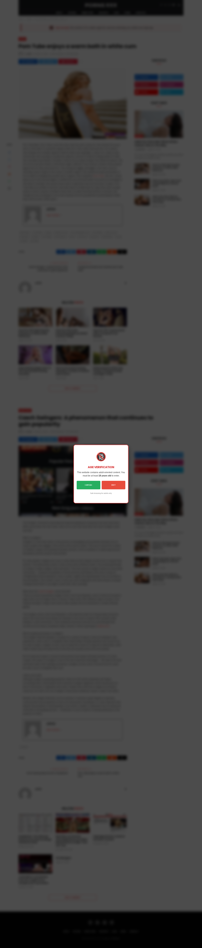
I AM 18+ (88, 485)
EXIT (113, 485)
